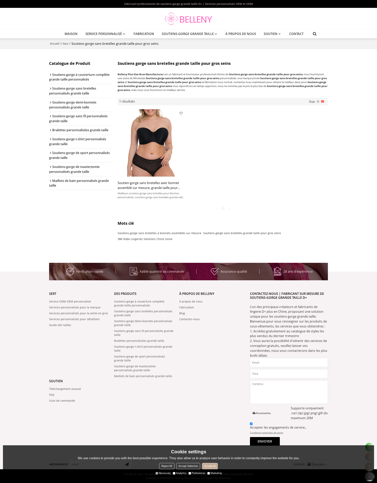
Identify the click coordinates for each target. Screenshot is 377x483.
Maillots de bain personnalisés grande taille (143, 376)
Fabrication (144, 34)
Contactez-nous (189, 319)
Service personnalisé (103, 34)
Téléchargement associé (65, 389)
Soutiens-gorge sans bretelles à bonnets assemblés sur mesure (159, 233)
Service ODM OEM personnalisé (70, 301)
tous (65, 43)
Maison (71, 34)
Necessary (165, 473)
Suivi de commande (62, 400)
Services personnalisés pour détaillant (74, 319)
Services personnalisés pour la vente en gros (78, 313)
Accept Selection (188, 466)
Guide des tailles (60, 325)
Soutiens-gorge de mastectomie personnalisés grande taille (135, 368)
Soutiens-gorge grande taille (188, 34)
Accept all (210, 466)
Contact (296, 34)
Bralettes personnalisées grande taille (139, 341)
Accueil (54, 43)
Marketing (216, 473)
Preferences (198, 473)
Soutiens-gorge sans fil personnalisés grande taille (143, 333)
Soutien (270, 34)
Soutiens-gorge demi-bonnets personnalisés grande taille (143, 323)
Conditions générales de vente (266, 432)
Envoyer (265, 441)
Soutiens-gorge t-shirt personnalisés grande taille (143, 348)
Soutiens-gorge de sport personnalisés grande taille (139, 358)
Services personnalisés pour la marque (75, 307)
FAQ (51, 395)
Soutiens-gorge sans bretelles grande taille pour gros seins (242, 233)
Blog (182, 313)
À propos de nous (240, 34)
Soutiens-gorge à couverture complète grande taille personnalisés (139, 303)
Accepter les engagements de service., (278, 429)
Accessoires (263, 413)
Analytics (181, 473)
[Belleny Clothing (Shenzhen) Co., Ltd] (188, 19)
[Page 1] (216, 208)
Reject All (166, 466)
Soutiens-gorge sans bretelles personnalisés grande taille (143, 313)
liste (318, 102)
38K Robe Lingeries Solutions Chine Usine (145, 239)
